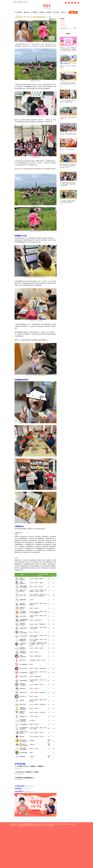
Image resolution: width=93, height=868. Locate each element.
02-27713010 (14, 825)
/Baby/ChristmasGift (18, 768)
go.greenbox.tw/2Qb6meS (26, 788)
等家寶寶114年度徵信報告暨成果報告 (68, 134)
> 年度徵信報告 (63, 26)
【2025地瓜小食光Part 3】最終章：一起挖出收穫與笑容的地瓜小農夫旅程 (68, 84)
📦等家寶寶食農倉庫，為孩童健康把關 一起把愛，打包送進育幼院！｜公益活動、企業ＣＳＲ (68, 166)
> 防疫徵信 (62, 24)
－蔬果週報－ (17, 15)
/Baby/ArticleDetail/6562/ (19, 779)
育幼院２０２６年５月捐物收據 (67, 149)
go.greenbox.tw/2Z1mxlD (28, 791)
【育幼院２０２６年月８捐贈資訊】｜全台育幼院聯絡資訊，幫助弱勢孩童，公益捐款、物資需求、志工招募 (68, 49)
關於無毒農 (13, 824)
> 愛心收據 (62, 22)
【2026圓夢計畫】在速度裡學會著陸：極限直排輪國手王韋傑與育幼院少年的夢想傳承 (68, 184)
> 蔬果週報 (62, 20)
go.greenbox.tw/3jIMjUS (29, 786)
